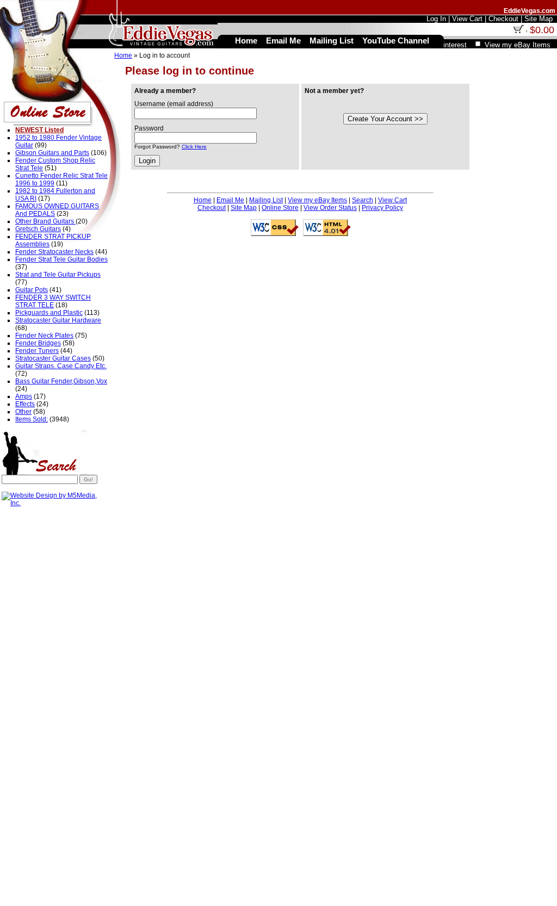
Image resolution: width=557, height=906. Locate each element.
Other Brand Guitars (45, 221)
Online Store (280, 208)
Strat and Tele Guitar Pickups (58, 274)
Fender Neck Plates (44, 335)
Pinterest (452, 45)
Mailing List (266, 200)
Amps (23, 396)
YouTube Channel (395, 40)
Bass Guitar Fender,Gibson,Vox (61, 381)
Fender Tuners (37, 351)
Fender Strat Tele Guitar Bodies (61, 259)
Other (23, 411)
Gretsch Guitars (38, 229)
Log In (436, 19)
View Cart (392, 200)
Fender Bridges (38, 343)
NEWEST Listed (39, 130)
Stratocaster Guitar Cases (53, 358)
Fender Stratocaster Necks (54, 252)
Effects (25, 404)
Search (362, 200)
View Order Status (330, 208)
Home (123, 55)
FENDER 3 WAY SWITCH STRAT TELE (53, 301)
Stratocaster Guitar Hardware (58, 320)
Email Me (230, 200)
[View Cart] (518, 31)
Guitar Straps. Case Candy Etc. (61, 366)
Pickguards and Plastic (49, 313)
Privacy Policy (382, 208)
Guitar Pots (31, 290)
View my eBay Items (317, 200)
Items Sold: (31, 419)
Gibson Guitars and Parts (52, 153)
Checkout (211, 208)
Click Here (194, 147)
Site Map (244, 208)
